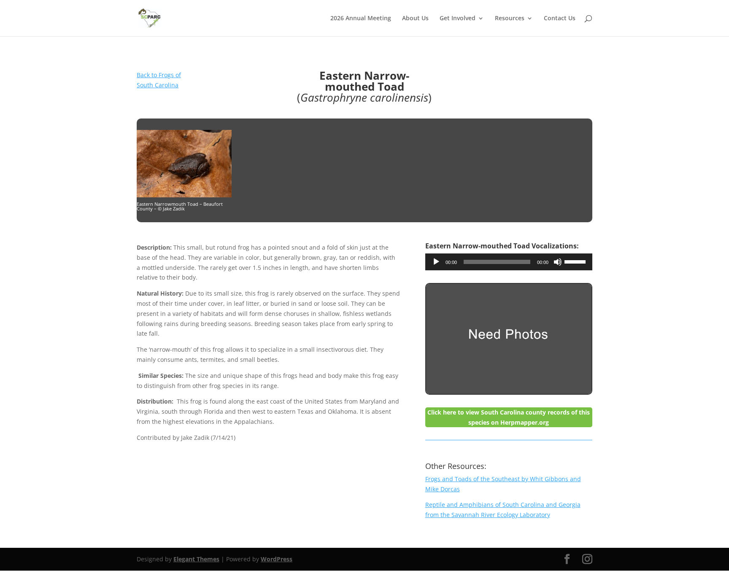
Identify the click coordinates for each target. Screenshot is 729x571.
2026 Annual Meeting (360, 18)
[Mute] (558, 262)
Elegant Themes (196, 559)
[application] (508, 261)
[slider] (576, 261)
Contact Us (559, 18)
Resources (509, 18)
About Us (415, 18)
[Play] (436, 262)
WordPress (276, 559)
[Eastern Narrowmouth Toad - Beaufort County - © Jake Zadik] (184, 195)
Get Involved (457, 18)
